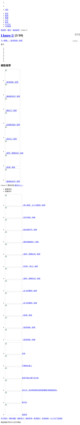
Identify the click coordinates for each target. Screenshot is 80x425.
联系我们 (37, 418)
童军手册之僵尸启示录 (30, 378)
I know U (7, 35)
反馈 (77, 34)
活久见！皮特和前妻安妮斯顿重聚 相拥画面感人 (39, 390)
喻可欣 (24, 402)
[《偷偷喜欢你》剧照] (12, 180)
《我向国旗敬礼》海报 (30, 242)
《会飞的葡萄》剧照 (29, 291)
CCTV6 (7, 24)
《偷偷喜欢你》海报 (12, 96)
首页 (6, 13)
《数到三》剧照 (11, 110)
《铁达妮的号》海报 (29, 230)
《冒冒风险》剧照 (11, 40)
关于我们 (4, 418)
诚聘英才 (20, 418)
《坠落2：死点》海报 (30, 266)
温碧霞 (24, 414)
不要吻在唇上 (27, 366)
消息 (6, 10)
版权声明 (29, 418)
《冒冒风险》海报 (28, 339)
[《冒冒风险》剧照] (12, 80)
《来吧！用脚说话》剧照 (31, 254)
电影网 (3, 30)
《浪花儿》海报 (11, 139)
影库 (6, 22)
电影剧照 (16, 30)
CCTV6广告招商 (56, 418)
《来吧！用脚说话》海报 (14, 153)
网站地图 (12, 418)
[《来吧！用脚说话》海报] (12, 151)
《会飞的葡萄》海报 (29, 303)
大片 (6, 20)
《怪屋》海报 (10, 167)
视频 (6, 18)
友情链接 (45, 418)
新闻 (6, 16)
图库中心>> (19, 185)
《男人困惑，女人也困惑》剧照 (33, 205)
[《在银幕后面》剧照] (12, 123)
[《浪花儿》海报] (12, 137)
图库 (9, 30)
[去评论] (77, 30)
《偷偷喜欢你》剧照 (12, 181)
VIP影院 (8, 26)
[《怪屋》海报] (12, 166)
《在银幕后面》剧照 (12, 125)
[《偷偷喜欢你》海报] (12, 95)
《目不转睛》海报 (28, 217)
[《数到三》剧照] (12, 109)
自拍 (23, 353)
